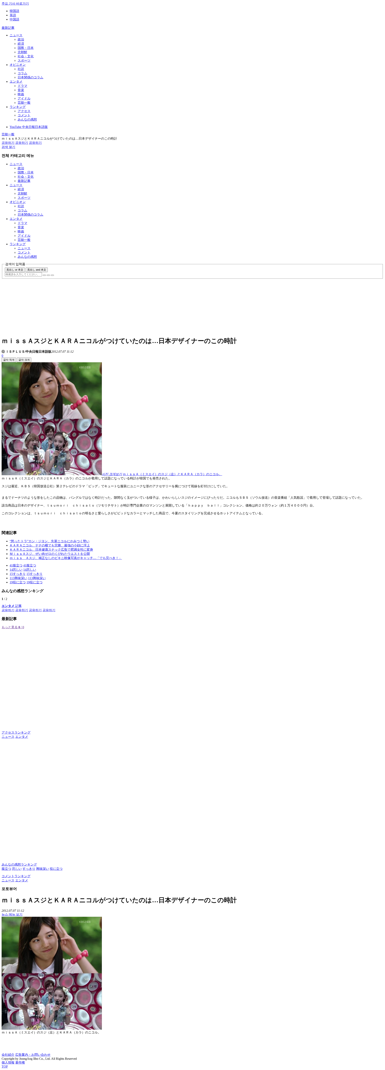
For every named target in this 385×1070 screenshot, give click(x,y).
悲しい (17, 868)
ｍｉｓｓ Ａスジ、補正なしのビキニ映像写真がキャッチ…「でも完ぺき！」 (66, 558)
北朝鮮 (22, 52)
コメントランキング (16, 876)
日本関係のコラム (30, 77)
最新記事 (8, 27)
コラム (22, 73)
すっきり (28, 868)
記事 (12, 606)
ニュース (16, 35)
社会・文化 (26, 56)
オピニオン (18, 64)
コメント (24, 115)
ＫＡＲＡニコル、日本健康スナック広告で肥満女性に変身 (51, 549)
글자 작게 (8, 359)
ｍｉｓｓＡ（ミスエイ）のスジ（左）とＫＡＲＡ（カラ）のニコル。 (172, 474)
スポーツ (24, 60)
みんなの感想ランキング (19, 864)
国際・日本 (26, 48)
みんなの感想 (27, 119)
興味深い (42, 868)
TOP (5, 1066)
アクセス (24, 111)
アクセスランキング (16, 732)
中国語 (14, 19)
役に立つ (56, 868)
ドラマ (22, 85)
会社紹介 (8, 1054)
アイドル (24, 98)
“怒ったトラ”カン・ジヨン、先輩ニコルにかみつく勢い (49, 541)
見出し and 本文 (36, 269)
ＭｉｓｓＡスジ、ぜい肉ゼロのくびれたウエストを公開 (50, 553)
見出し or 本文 (14, 269)
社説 (21, 69)
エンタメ (16, 81)
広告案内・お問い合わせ (33, 1054)
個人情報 (8, 1062)
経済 (21, 43)
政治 (21, 39)
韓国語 (14, 11)
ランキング (18, 107)
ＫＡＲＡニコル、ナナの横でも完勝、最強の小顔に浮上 (50, 545)
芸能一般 (24, 102)
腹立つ (6, 868)
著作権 (20, 1062)
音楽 (21, 90)
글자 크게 (24, 359)
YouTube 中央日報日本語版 (29, 127)
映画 (21, 94)
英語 (13, 15)
